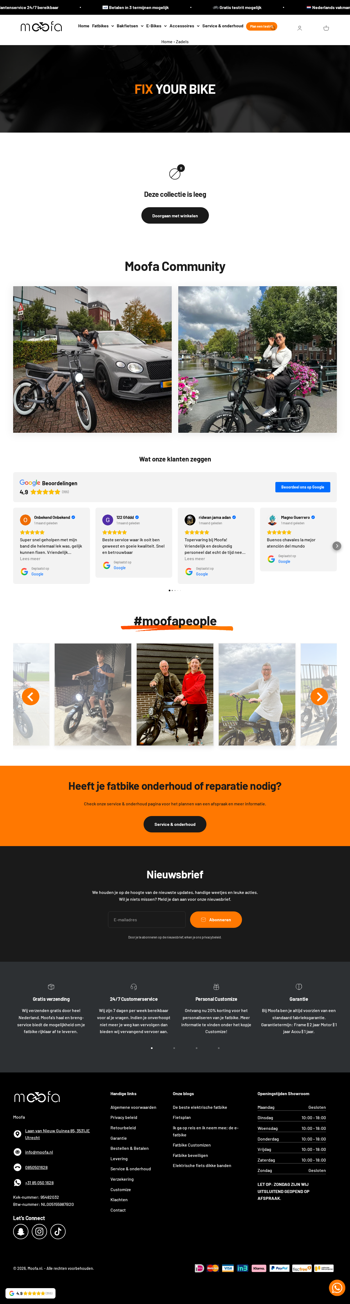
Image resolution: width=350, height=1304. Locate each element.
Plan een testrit (261, 26)
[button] (13, 546)
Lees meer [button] (30, 558)
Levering (119, 1158)
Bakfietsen (127, 25)
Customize (120, 1189)
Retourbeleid (123, 1127)
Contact (118, 1209)
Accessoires (182, 25)
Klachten (119, 1199)
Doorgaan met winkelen (175, 215)
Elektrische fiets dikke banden (202, 1165)
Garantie (118, 1138)
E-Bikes (153, 25)
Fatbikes (100, 25)
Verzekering (122, 1179)
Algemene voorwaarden (133, 1107)
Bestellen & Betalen (129, 1148)
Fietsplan (182, 1117)
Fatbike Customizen (192, 1144)
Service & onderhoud (222, 25)
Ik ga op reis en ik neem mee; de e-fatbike (205, 1131)
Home (83, 25)
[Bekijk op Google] (25, 519)
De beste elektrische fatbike (200, 1107)
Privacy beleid (123, 1117)
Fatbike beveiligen (190, 1155)
